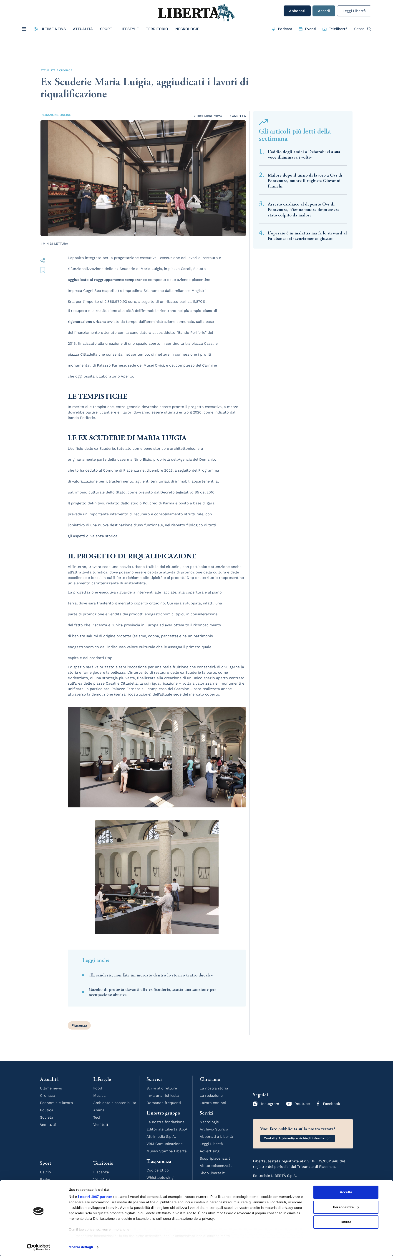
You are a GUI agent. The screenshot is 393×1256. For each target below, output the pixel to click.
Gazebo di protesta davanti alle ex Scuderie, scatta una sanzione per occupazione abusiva (152, 992)
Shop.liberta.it (212, 1173)
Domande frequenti (163, 1103)
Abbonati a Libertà (216, 1136)
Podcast (285, 29)
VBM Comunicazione (164, 1144)
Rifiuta (346, 1222)
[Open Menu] (24, 29)
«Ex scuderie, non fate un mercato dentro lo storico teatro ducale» (151, 975)
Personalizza (343, 1207)
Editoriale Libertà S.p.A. (167, 1129)
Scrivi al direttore (161, 1088)
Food (97, 1088)
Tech (97, 1117)
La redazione (211, 1095)
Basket (46, 1179)
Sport (106, 29)
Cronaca (65, 70)
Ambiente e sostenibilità (114, 1103)
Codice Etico (157, 1170)
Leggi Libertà (354, 11)
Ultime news (51, 1088)
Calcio (45, 1172)
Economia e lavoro (56, 1103)
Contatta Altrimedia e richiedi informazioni (297, 1138)
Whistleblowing (160, 1177)
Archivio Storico (214, 1129)
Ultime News (53, 29)
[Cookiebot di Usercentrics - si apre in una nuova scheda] (38, 1247)
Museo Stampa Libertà (166, 1151)
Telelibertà (338, 29)
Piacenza (79, 1025)
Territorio (157, 29)
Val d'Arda (102, 1179)
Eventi (310, 29)
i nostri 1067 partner (95, 1197)
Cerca (359, 29)
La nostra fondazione (165, 1122)
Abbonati (297, 11)
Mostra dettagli (81, 1247)
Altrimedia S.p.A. (161, 1136)
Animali (99, 1110)
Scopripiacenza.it (215, 1158)
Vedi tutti (48, 1124)
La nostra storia (214, 1088)
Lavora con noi (213, 1103)
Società (46, 1117)
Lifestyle (129, 29)
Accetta (346, 1192)
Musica (99, 1095)
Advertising (209, 1151)
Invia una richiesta (162, 1095)
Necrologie (187, 29)
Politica (46, 1110)
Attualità (83, 29)
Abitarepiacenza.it (216, 1166)
